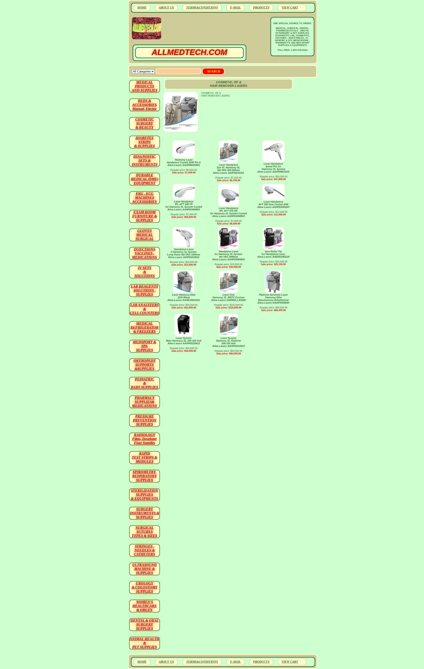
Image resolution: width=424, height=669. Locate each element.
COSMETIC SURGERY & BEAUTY (144, 123)
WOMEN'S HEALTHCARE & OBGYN (144, 606)
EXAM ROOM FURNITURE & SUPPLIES (144, 216)
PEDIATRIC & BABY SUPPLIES (144, 383)
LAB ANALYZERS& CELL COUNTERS (144, 309)
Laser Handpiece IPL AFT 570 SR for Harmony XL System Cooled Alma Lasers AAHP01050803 (228, 212)
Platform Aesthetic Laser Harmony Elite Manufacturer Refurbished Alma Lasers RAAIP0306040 (273, 298)
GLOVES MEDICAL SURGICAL (145, 235)
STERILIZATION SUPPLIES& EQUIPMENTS (144, 494)
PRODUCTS (261, 7)
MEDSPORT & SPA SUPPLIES (144, 346)
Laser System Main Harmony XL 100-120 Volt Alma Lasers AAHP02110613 (183, 341)
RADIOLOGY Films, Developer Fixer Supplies (144, 439)
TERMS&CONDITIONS (202, 7)
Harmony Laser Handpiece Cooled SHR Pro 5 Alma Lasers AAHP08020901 (184, 162)
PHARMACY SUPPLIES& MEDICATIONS (144, 402)
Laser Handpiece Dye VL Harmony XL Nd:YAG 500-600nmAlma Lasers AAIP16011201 (228, 168)
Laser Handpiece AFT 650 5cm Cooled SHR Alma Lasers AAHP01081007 (273, 204)
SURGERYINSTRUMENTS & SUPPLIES (144, 513)
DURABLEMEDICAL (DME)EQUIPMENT (144, 179)
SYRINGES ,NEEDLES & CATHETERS (144, 550)
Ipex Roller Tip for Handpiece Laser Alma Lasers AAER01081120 (273, 254)
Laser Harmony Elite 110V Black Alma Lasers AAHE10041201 (183, 297)
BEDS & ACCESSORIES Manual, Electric (144, 105)
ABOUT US (166, 7)
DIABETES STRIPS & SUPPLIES (144, 142)
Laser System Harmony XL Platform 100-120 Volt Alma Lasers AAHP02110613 (228, 342)
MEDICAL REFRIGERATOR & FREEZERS (145, 327)
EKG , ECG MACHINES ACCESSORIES (144, 197)
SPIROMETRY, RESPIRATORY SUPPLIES (144, 476)
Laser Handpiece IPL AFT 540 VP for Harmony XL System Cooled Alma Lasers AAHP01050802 (183, 205)
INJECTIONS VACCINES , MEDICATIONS (144, 253)
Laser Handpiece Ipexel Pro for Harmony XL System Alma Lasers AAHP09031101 (273, 167)
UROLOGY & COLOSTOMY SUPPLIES (144, 587)
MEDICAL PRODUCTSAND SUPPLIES (144, 86)
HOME (142, 7)
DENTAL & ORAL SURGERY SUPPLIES (145, 624)
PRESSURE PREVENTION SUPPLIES (144, 420)
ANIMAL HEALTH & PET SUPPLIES (144, 643)
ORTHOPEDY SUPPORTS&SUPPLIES (145, 365)
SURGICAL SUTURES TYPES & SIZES (144, 532)
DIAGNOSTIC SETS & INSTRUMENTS (144, 160)
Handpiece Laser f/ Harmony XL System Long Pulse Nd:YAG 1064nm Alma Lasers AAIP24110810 (183, 253)
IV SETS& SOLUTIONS (144, 272)
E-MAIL (235, 7)
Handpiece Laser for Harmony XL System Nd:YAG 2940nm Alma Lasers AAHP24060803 (228, 255)
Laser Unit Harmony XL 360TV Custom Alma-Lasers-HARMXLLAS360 (228, 297)
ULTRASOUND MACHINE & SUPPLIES (144, 569)
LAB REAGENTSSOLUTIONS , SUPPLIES (144, 290)
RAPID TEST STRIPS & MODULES (144, 457)
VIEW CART (290, 7)
